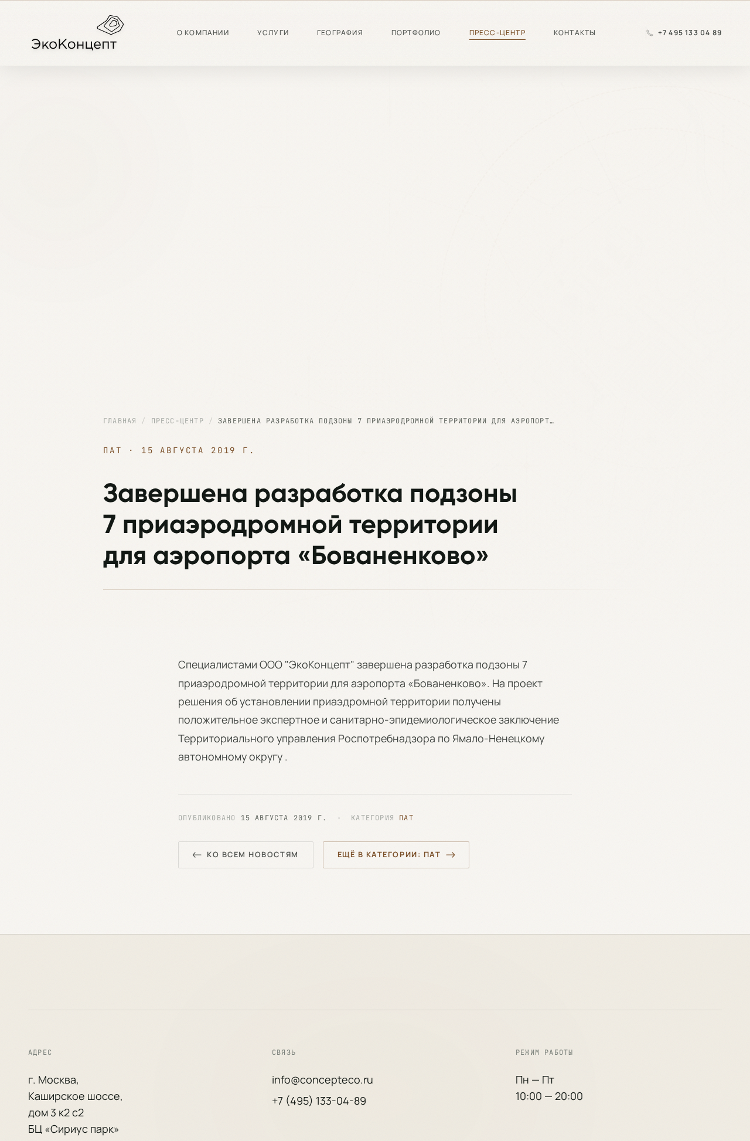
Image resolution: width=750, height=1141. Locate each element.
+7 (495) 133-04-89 (319, 1101)
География (340, 33)
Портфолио (416, 33)
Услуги (273, 33)
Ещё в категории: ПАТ (389, 854)
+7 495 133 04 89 (690, 33)
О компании (203, 33)
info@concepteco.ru (322, 1079)
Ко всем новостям (253, 854)
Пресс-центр (497, 33)
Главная (120, 421)
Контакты (575, 33)
